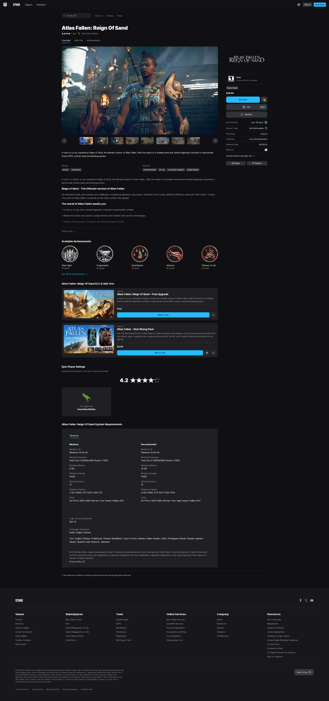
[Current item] (86, 141)
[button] (140, 231)
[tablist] (139, 435)
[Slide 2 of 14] (101, 141)
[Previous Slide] (64, 140)
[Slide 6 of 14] (162, 141)
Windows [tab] (74, 435)
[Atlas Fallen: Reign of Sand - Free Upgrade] (89, 304)
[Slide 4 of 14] (132, 141)
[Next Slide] (215, 140)
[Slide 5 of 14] (147, 141)
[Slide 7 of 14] (178, 141)
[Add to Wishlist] (213, 314)
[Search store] (64, 15)
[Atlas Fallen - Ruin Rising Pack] (89, 339)
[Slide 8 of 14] (193, 141)
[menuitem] (99, 15)
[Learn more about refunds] (266, 128)
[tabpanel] (139, 475)
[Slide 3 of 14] (117, 141)
